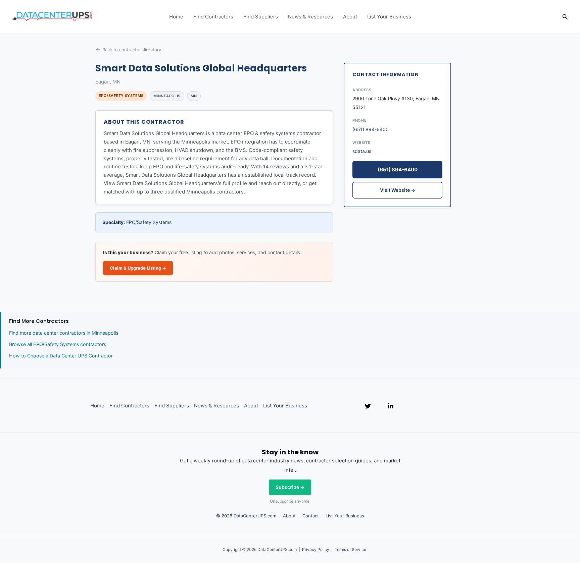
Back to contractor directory (131, 49)
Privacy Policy (315, 549)
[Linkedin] (391, 406)
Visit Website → (397, 190)
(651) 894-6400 (370, 129)
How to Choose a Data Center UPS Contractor (61, 355)
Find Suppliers (260, 16)
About (350, 16)
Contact (310, 515)
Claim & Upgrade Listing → (138, 268)
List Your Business (389, 16)
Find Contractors (213, 16)
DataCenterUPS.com (255, 515)
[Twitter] (368, 406)
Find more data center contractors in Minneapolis (63, 333)
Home (176, 16)
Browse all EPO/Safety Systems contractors (57, 344)
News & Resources (310, 16)
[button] (565, 17)
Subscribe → (290, 487)
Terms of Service (350, 549)
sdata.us (361, 151)
